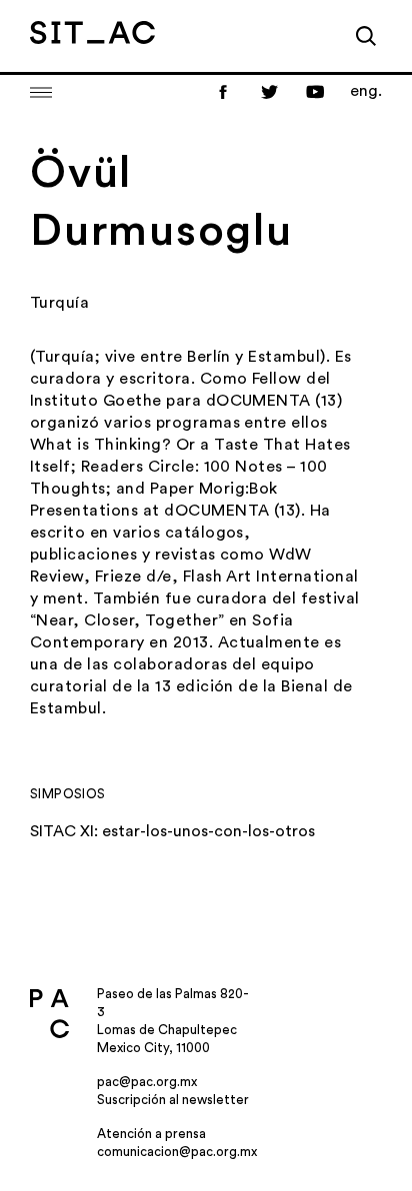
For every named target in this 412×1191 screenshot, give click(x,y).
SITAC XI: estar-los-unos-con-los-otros (172, 831)
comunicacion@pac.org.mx (177, 1151)
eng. (366, 91)
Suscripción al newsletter (173, 1099)
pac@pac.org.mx (147, 1081)
